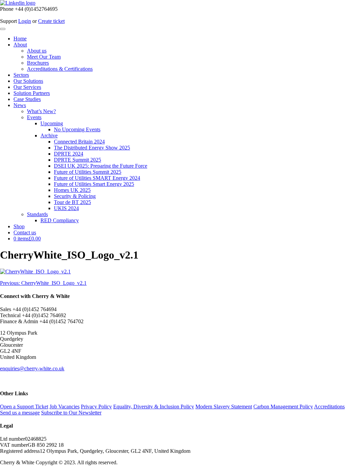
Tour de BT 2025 (72, 202)
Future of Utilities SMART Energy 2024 (97, 178)
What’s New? (41, 111)
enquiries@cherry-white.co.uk (32, 368)
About (20, 44)
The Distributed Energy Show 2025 (92, 147)
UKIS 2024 (66, 208)
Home (20, 38)
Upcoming (51, 123)
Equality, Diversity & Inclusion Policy (153, 406)
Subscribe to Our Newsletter (71, 412)
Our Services (27, 87)
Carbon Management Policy (283, 406)
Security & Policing (75, 196)
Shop (19, 226)
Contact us (24, 232)
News (19, 105)
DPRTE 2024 (68, 154)
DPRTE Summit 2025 (77, 160)
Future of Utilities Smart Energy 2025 (94, 184)
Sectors (21, 75)
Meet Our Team (44, 57)
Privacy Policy (96, 406)
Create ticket (51, 21)
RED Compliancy (59, 220)
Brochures (38, 63)
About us (36, 51)
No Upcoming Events (77, 129)
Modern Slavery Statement (223, 406)
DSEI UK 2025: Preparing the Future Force (100, 166)
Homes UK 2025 (72, 190)
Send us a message (20, 412)
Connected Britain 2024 (79, 141)
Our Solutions (28, 81)
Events (34, 117)
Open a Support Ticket (24, 406)
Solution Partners (31, 93)
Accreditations (329, 406)
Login (24, 21)
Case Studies (27, 99)
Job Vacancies (65, 406)
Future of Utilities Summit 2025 (87, 172)
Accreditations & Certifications (60, 69)
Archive (49, 135)
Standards (37, 214)
